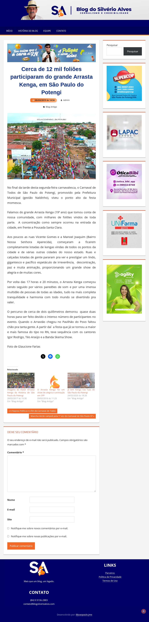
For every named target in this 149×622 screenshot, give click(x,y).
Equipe (47, 31)
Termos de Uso (110, 580)
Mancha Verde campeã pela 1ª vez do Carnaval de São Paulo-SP (62, 417)
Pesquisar (112, 45)
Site (9, 519)
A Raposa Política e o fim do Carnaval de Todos (33, 411)
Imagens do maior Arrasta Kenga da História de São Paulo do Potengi (20, 392)
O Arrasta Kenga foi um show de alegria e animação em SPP (51, 392)
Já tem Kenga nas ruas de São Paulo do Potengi (81, 391)
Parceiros (110, 572)
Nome (11, 499)
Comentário (15, 452)
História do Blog (28, 31)
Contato (61, 31)
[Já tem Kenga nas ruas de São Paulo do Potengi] (81, 380)
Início (9, 31)
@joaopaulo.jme (84, 614)
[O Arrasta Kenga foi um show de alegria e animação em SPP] (51, 380)
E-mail (11, 509)
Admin (66, 100)
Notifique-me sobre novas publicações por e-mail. (39, 536)
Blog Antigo (51, 106)
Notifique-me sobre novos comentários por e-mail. (39, 528)
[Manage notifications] (143, 611)
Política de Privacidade (110, 576)
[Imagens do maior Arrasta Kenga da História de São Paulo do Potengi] (20, 380)
